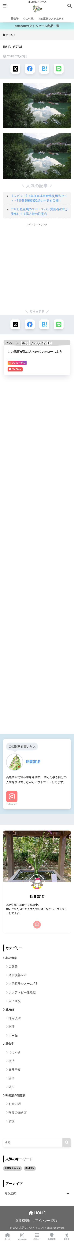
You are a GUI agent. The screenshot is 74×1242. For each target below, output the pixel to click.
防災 (12, 1121)
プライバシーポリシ (45, 1220)
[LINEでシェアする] (59, 69)
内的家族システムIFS (50, 18)
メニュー (37, 1239)
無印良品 (29, 1168)
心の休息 (28, 18)
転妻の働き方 (18, 1112)
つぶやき (15, 1052)
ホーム (7, 1239)
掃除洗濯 (15, 1018)
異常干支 (15, 1069)
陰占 (12, 1078)
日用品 (13, 1035)
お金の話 (15, 1103)
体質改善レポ (18, 975)
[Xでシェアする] (15, 69)
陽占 (12, 1087)
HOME (39, 1212)
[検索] (66, 1142)
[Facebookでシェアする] (30, 69)
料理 (12, 1026)
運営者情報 (23, 1220)
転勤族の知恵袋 (15, 1095)
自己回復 (15, 1001)
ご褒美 (13, 966)
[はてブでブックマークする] (44, 69)
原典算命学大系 (12, 1168)
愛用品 (10, 1009)
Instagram (11, 804)
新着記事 (52, 1239)
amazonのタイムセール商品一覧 (37, 26)
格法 (12, 1061)
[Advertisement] (37, 266)
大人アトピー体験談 (22, 992)
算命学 (15, 18)
